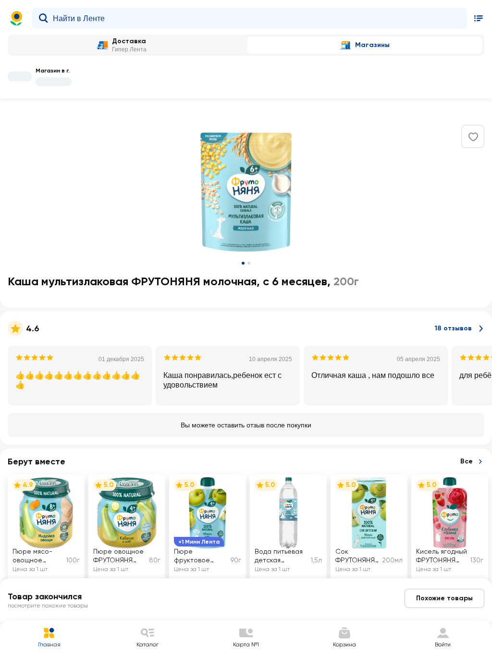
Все (466, 461)
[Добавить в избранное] (473, 136)
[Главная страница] (16, 18)
